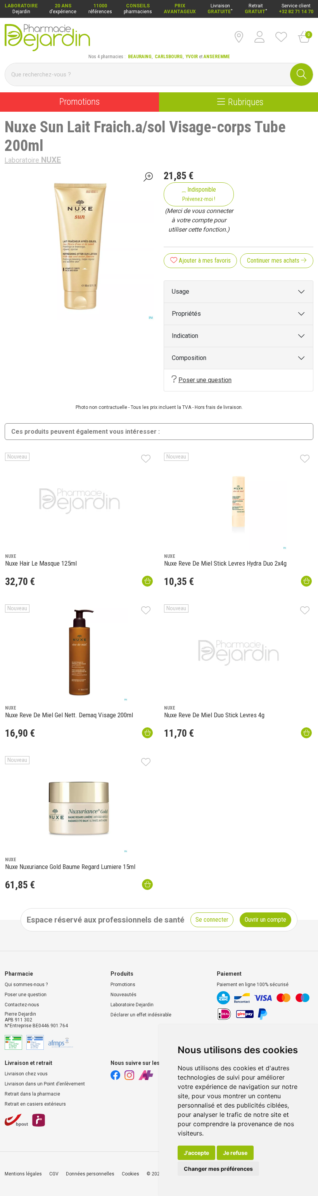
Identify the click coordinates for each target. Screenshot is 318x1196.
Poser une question (205, 380)
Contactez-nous (22, 1004)
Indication (185, 335)
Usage (180, 291)
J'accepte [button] (196, 1152)
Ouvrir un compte (265, 919)
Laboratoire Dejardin (132, 1004)
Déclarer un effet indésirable (141, 1015)
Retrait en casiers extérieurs (35, 1104)
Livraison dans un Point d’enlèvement (45, 1084)
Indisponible (199, 194)
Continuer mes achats (274, 260)
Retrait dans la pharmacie (32, 1094)
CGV (54, 1174)
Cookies (130, 1174)
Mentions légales (23, 1174)
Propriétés (186, 313)
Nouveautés (124, 994)
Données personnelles (90, 1174)
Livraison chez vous (26, 1074)
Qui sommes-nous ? (26, 984)
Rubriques (245, 101)
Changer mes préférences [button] (218, 1168)
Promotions (79, 102)
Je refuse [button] (235, 1152)
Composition (189, 358)
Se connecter (211, 919)
